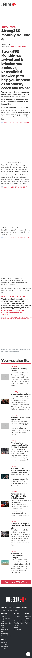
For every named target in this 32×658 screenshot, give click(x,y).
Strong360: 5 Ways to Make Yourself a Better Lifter (20, 526)
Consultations (6, 636)
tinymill (15, 610)
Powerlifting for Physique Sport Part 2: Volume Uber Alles (20, 470)
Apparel (28, 616)
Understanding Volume (21, 394)
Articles (16, 613)
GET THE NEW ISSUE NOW (13, 296)
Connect (4, 639)
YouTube (4, 644)
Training (13, 440)
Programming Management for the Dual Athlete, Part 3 (19, 445)
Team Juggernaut (18, 46)
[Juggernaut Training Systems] (10, 4)
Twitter (3, 649)
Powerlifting (14, 392)
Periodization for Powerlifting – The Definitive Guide (18, 496)
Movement (17, 629)
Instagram (4, 642)
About (3, 616)
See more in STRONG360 (16, 582)
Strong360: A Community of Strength (17, 555)
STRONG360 (8, 27)
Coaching (4, 613)
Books (27, 619)
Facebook (4, 646)
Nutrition (17, 627)
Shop (27, 613)
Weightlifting (18, 623)
